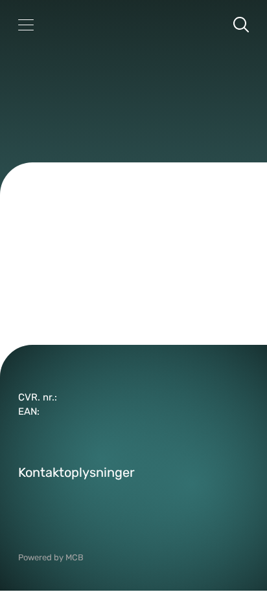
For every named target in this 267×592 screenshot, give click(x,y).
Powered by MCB (51, 557)
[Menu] (26, 24)
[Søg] (241, 24)
